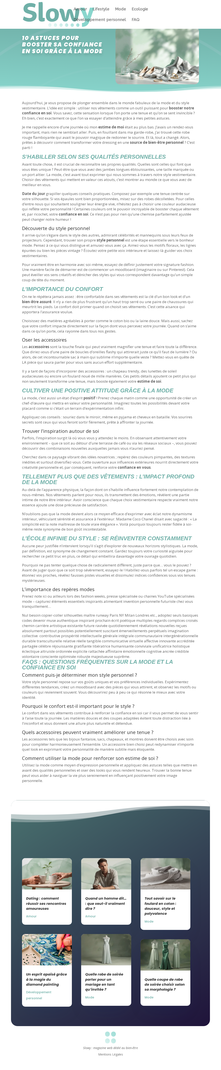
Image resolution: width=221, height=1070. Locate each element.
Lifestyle (101, 9)
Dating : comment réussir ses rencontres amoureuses (46, 903)
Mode (120, 9)
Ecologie (140, 9)
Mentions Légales (110, 1054)
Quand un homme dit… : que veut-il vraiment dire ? (105, 903)
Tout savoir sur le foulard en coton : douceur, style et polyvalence (160, 906)
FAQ (135, 20)
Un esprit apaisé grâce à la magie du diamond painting (46, 979)
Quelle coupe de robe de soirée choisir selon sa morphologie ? (165, 984)
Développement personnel (100, 20)
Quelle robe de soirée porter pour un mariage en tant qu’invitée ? (104, 982)
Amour (80, 9)
